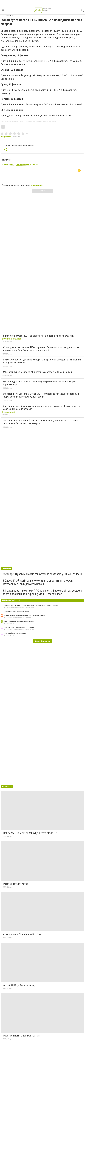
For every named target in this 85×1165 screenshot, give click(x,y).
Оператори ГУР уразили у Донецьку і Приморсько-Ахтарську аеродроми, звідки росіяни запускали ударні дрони (40, 395)
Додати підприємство (42, 641)
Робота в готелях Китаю (16, 883)
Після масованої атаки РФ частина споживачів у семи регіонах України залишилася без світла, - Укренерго (40, 422)
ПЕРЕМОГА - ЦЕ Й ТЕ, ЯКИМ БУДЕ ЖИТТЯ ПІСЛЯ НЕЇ (30, 833)
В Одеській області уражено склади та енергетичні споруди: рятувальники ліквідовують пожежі (41, 361)
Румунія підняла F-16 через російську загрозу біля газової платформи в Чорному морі (40, 383)
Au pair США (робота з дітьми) (19, 985)
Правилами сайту (37, 185)
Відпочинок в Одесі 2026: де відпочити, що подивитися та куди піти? (38, 335)
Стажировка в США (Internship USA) (22, 934)
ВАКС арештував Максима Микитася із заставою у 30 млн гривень (37, 372)
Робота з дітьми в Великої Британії (21, 1035)
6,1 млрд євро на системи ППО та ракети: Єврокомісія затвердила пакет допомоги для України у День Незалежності (40, 349)
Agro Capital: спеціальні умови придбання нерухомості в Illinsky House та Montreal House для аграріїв (41, 407)
